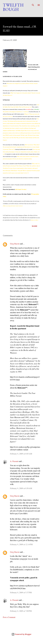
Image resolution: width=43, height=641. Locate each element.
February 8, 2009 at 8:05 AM (21, 453)
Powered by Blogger (22, 634)
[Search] (33, 4)
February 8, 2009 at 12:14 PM (21, 544)
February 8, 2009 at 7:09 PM (21, 611)
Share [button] (34, 226)
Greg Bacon (14, 243)
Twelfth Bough (13, 7)
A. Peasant (14, 461)
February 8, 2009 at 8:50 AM (21, 488)
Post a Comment (9, 617)
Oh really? (36, 109)
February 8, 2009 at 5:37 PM (21, 592)
